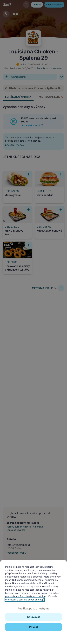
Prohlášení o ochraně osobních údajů (24, 599)
